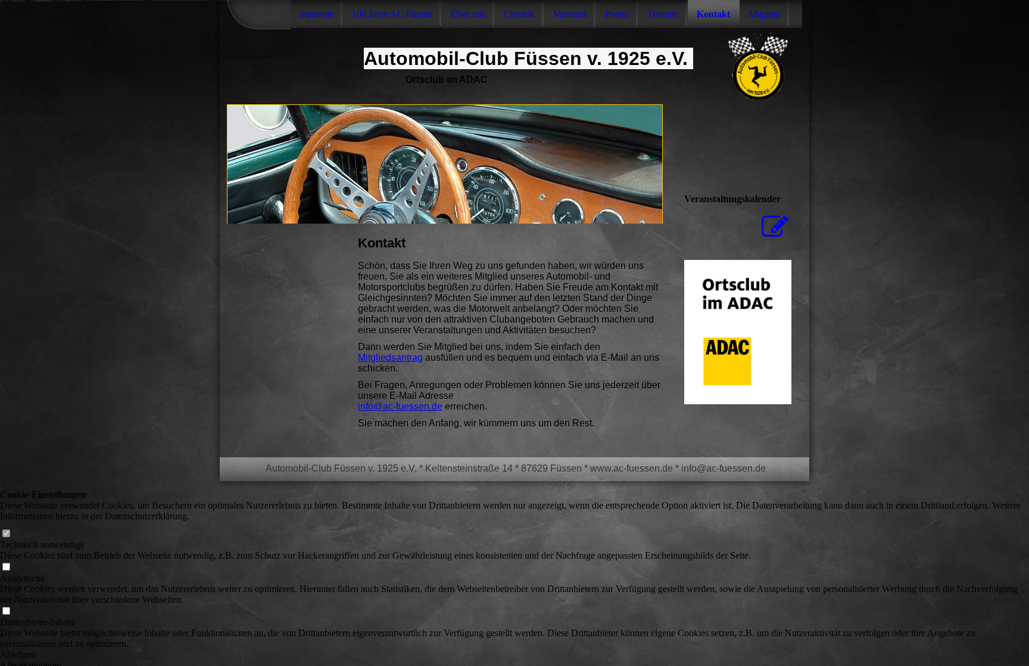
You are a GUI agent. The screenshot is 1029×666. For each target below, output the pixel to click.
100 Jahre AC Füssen (392, 14)
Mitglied (764, 14)
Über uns (468, 14)
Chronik (519, 14)
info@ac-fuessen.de (400, 406)
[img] (445, 164)
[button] (514, 654)
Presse (617, 14)
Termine (662, 14)
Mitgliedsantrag (390, 357)
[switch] (6, 534)
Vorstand (570, 14)
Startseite (316, 14)
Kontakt (713, 14)
